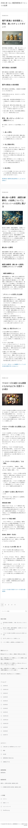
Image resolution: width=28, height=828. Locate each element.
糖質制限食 (3, 772)
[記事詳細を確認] (12, 37)
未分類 (4, 754)
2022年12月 (5, 715)
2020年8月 (5, 731)
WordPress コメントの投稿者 (13, 673)
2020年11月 (5, 719)
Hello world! (3, 673)
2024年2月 (5, 700)
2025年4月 (5, 693)
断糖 (4, 750)
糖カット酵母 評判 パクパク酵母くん (8, 657)
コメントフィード (7, 806)
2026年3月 (5, 685)
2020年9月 (5, 727)
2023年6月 (5, 708)
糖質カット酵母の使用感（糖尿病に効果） (10, 783)
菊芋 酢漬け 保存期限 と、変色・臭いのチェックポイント (13, 24)
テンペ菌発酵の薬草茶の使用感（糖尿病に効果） (11, 787)
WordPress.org (6, 810)
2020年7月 (5, 734)
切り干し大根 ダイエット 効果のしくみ (11, 638)
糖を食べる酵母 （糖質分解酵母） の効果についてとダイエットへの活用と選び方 (15, 628)
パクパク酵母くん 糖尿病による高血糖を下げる (13, 642)
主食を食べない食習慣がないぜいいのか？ (12, 746)
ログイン (5, 798)
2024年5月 (5, 697)
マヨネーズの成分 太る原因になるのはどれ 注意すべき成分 (14, 386)
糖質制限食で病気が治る (8, 758)
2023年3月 (5, 712)
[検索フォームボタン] (26, 611)
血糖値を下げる (6, 761)
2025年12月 (5, 689)
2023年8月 (5, 704)
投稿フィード (6, 802)
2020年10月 (5, 723)
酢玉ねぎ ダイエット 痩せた (7, 654)
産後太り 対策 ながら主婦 (19, 654)
